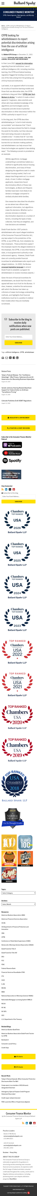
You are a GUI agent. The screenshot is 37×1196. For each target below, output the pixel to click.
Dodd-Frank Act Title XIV (9, 953)
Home (3, 25)
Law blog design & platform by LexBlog (17, 1192)
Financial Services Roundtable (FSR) (13, 972)
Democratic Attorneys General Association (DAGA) (17, 945)
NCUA (3, 1003)
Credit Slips (5, 1047)
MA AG (3, 988)
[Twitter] (10, 489)
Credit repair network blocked (10, 1098)
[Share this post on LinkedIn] (17, 357)
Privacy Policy (13, 1152)
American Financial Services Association (14, 919)
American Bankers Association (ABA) (13, 915)
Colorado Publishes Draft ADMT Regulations (16, 401)
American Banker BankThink (10, 1029)
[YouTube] (14, 489)
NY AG (3, 1007)
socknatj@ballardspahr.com (12, 1145)
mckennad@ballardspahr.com (13, 1136)
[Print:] (3, 357)
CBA (2, 933)
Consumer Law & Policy (8, 1044)
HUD (3, 980)
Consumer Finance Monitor (18, 12)
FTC (2, 976)
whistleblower (29, 352)
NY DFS (3, 1011)
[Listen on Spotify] (12, 463)
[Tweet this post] (10, 357)
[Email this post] (6, 357)
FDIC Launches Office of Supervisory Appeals (15, 1102)
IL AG (3, 984)
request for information (24, 63)
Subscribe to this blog (10, 493)
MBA (3, 992)
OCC (2, 1015)
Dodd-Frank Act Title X (8, 949)
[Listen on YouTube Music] (12, 455)
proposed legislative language (12, 267)
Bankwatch (5, 1040)
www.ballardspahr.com (18, 1189)
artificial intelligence (12, 352)
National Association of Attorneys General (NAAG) (17, 996)
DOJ (2, 956)
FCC (2, 960)
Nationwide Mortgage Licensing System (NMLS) (16, 1000)
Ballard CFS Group (10, 54)
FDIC (3, 964)
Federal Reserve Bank (8, 968)
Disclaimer (5, 1152)
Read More (13, 1179)
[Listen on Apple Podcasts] (12, 447)
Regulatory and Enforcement (18, 59)
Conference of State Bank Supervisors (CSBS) (16, 941)
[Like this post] (14, 357)
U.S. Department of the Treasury (11, 1019)
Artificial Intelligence (15, 57)
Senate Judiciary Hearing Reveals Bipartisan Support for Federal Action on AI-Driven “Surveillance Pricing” (16, 390)
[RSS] (2, 489)
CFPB (25, 57)
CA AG (3, 923)
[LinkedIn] (6, 489)
